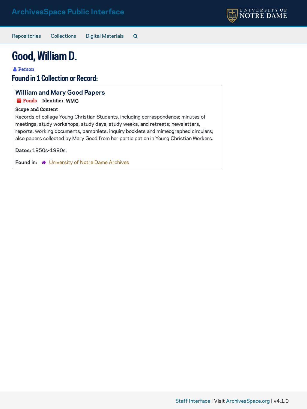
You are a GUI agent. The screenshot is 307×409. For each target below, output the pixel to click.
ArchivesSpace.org (248, 400)
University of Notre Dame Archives (89, 162)
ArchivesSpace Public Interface (68, 11)
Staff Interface (192, 400)
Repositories (26, 35)
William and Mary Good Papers (60, 92)
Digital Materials (105, 35)
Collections (63, 35)
